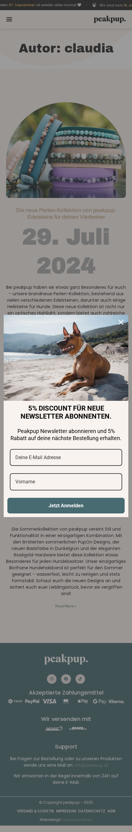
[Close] (121, 322)
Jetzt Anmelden (66, 506)
